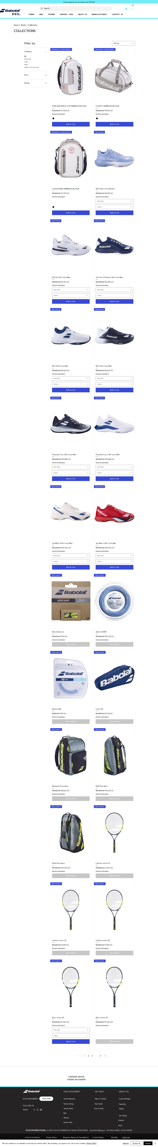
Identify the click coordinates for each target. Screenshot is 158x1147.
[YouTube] (41, 1109)
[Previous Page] (80, 1056)
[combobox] (123, 43)
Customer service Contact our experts (76, 1078)
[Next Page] (105, 1056)
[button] (132, 5)
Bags (26, 64)
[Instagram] (37, 1109)
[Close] (155, 1143)
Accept (148, 1143)
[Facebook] (34, 1109)
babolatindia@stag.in (97, 1130)
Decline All (136, 1143)
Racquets (27, 59)
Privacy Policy (91, 1143)
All (25, 56)
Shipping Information (58, 114)
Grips (26, 62)
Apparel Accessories (31, 67)
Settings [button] (126, 1143)
